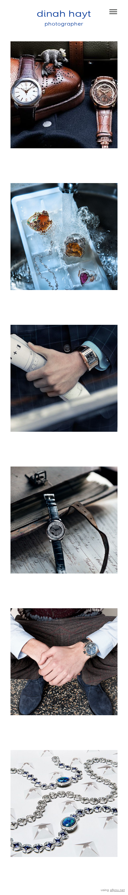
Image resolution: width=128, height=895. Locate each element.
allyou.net (117, 890)
